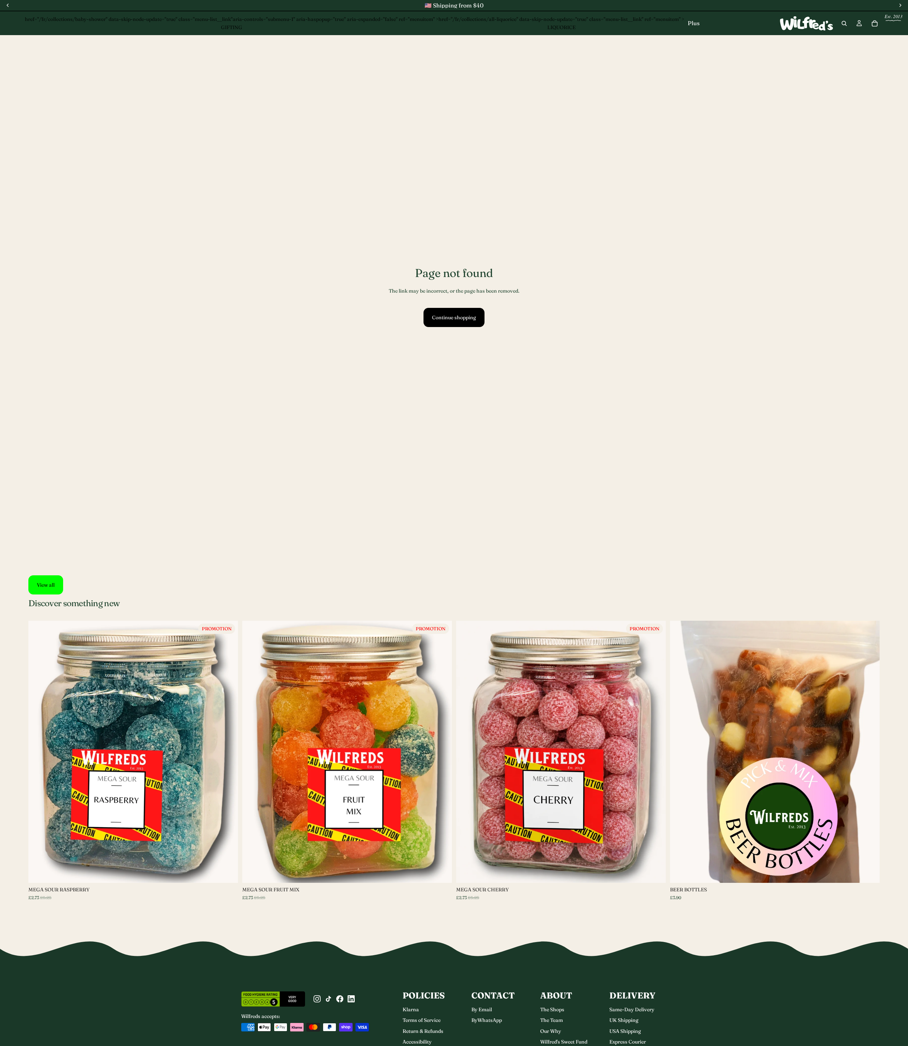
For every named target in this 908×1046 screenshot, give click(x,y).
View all (46, 585)
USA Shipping (625, 1031)
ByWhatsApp (486, 1020)
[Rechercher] (844, 23)
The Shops (552, 1009)
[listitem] (693, 23)
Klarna (411, 1009)
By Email (481, 1009)
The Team (551, 1020)
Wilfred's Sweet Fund (563, 1042)
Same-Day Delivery (631, 1009)
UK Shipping (623, 1020)
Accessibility (417, 1042)
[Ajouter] (654, 871)
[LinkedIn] (351, 998)
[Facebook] (339, 998)
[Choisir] (227, 871)
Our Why (550, 1031)
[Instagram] (317, 998)
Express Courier (627, 1042)
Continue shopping (454, 317)
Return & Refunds (423, 1031)
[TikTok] (328, 998)
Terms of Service (422, 1020)
